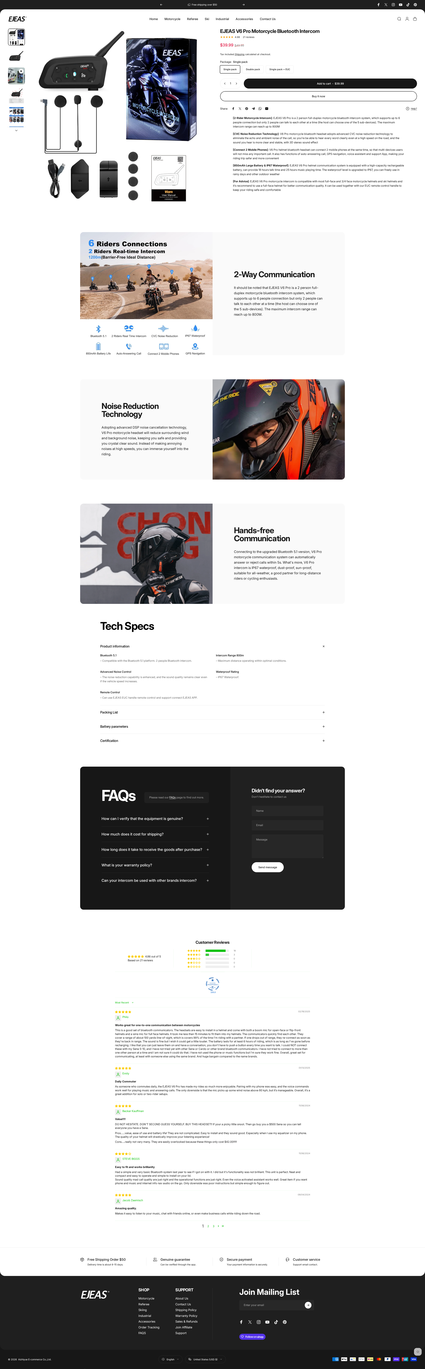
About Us (181, 1298)
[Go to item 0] (16, 37)
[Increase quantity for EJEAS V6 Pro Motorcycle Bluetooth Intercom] (237, 83)
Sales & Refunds (186, 1321)
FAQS (142, 1333)
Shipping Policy (186, 1310)
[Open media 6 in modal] (116, 117)
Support (181, 1333)
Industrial (144, 1316)
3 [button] (213, 1226)
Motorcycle (146, 1298)
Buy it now (318, 96)
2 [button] (208, 1226)
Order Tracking (148, 1327)
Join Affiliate (183, 1327)
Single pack (230, 69)
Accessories (146, 1321)
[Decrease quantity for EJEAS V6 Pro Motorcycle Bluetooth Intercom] (224, 83)
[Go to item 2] (16, 76)
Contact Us (183, 1304)
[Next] (243, 4)
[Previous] (161, 4)
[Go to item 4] (16, 115)
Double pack (253, 69)
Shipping (239, 54)
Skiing (142, 1310)
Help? (414, 108)
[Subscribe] (308, 1305)
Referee (143, 1304)
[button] (194, 951)
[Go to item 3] (16, 95)
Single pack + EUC (279, 69)
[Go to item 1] (16, 56)
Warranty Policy (186, 1316)
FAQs (172, 797)
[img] (123, 1012)
